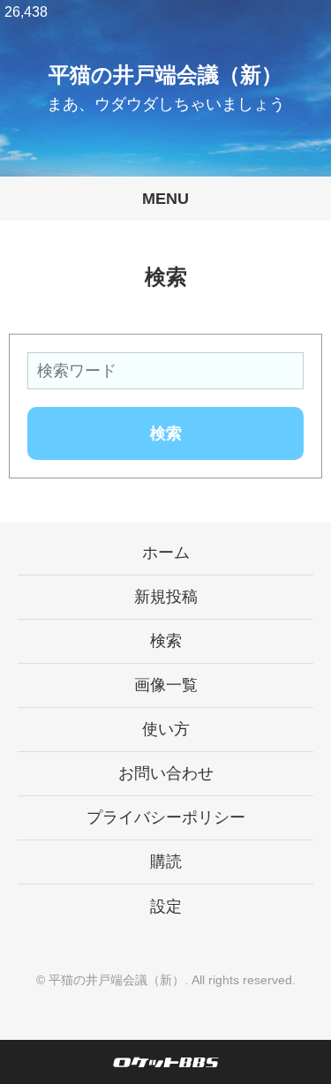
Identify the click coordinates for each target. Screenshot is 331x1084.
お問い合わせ (166, 773)
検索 (166, 641)
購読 (166, 861)
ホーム (166, 552)
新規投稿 (166, 597)
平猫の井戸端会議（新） (165, 75)
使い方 (166, 729)
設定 (166, 906)
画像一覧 (166, 685)
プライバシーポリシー (166, 817)
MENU (165, 198)
